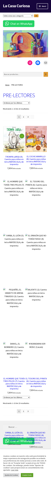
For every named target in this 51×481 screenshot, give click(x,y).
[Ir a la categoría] (36, 15)
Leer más (14, 470)
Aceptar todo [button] (27, 475)
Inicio (7, 85)
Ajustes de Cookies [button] (11, 475)
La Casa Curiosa (16, 5)
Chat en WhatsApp (21, 23)
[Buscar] (46, 74)
